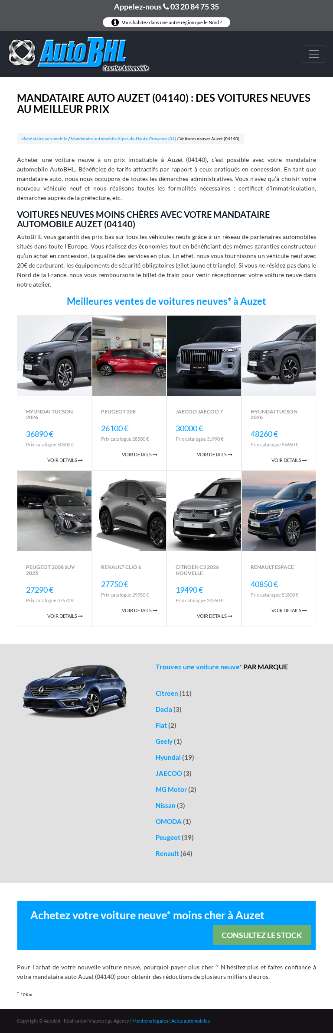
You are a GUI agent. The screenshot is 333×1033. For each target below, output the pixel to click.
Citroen (174, 693)
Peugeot (175, 837)
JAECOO (174, 773)
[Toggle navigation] (314, 54)
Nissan (170, 805)
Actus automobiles (190, 1020)
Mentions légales (150, 1020)
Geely (169, 741)
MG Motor (176, 789)
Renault (174, 853)
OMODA (173, 821)
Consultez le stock (262, 935)
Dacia (169, 709)
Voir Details (62, 460)
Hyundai (175, 757)
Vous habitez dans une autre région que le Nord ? (171, 22)
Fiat (166, 725)
